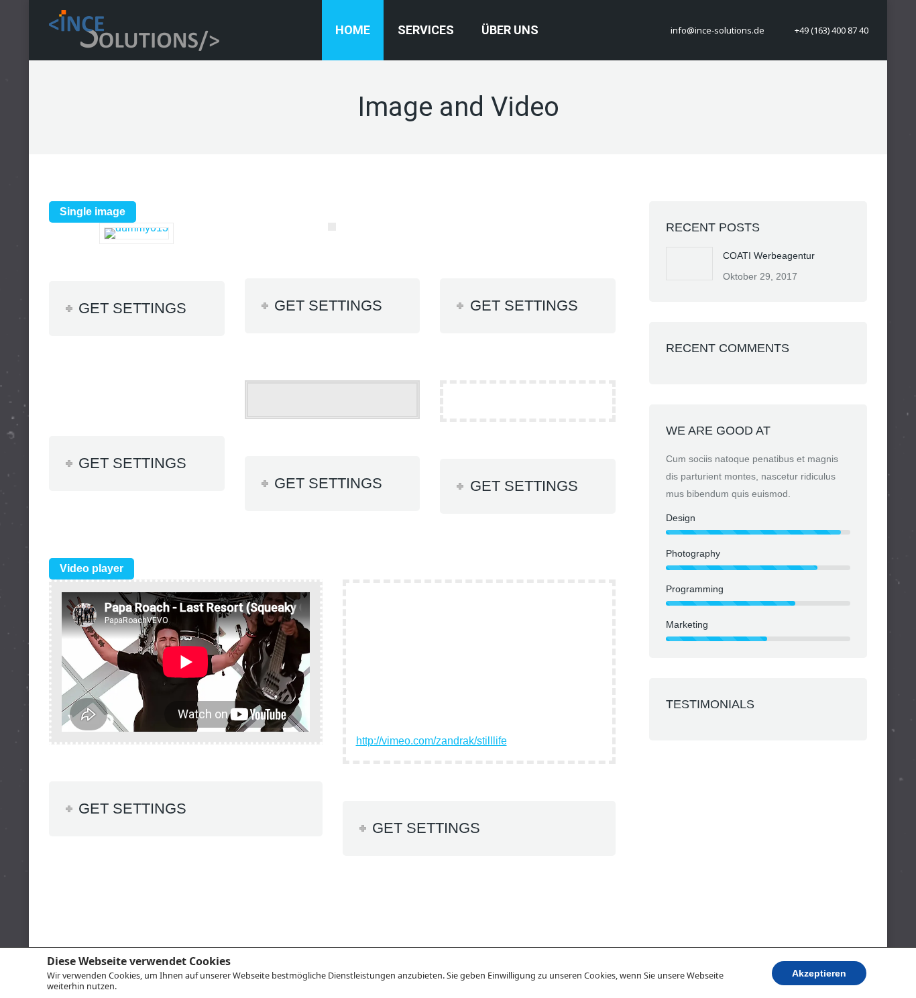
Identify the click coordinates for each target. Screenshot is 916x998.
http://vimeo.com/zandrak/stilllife (431, 740)
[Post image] (689, 263)
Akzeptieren (819, 972)
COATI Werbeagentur (769, 255)
